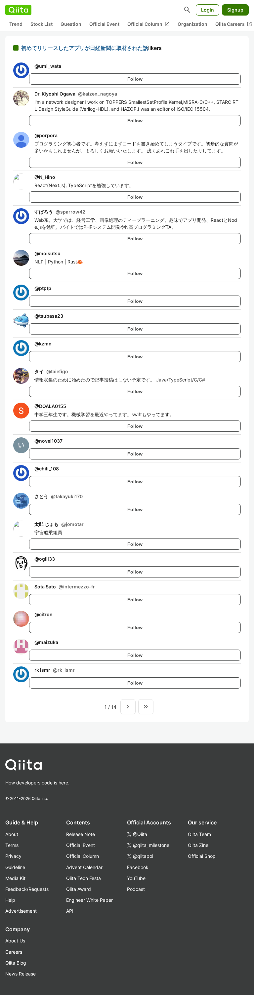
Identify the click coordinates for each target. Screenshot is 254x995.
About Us (15, 940)
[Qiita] (18, 10)
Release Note (80, 834)
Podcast (136, 889)
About (11, 834)
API (69, 911)
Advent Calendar (84, 867)
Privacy (13, 856)
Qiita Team (199, 834)
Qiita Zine (198, 845)
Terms (12, 845)
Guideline (15, 867)
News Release (20, 973)
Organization (192, 24)
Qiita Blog (15, 963)
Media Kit (15, 878)
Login (207, 10)
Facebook (137, 867)
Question (71, 24)
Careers (13, 952)
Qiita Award (78, 889)
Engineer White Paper (89, 900)
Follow (135, 79)
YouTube (136, 878)
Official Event (104, 24)
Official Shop (202, 856)
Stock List (41, 24)
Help (10, 900)
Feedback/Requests (27, 889)
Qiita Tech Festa (83, 878)
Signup (235, 10)
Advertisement (21, 911)
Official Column (148, 24)
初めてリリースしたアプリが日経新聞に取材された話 (84, 48)
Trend (15, 24)
